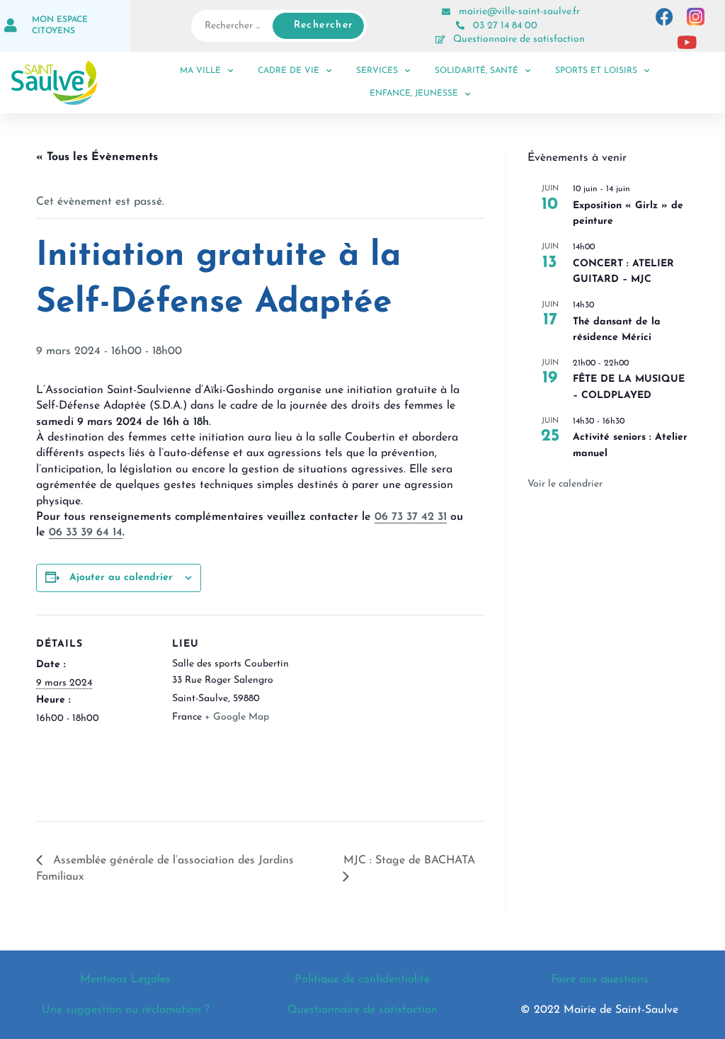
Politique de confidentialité (362, 979)
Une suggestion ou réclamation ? (126, 1010)
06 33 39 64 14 (85, 532)
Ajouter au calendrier (121, 577)
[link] (89, 422)
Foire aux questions (600, 979)
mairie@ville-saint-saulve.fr (519, 11)
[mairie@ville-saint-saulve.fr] (446, 12)
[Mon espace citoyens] (11, 25)
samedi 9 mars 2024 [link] (89, 422)
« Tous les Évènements (97, 157)
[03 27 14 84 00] (460, 25)
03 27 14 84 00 (505, 26)
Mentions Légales (125, 979)
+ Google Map (237, 717)
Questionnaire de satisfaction (519, 39)
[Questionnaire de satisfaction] (440, 39)
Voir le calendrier (565, 484)
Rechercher (323, 25)
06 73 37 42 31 (411, 517)
